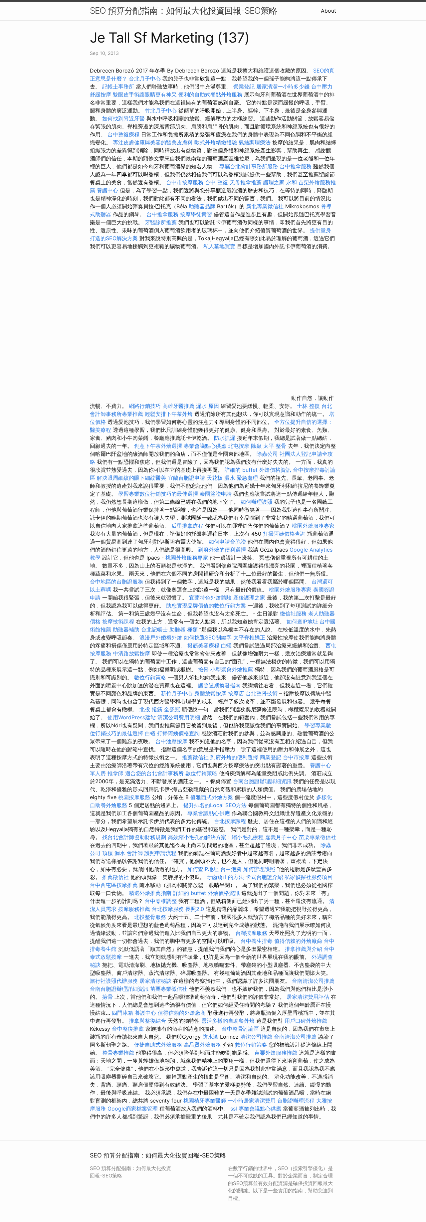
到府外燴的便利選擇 (223, 549)
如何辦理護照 (257, 501)
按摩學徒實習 (197, 214)
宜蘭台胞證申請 (186, 477)
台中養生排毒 (257, 941)
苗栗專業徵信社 (317, 837)
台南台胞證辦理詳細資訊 (262, 781)
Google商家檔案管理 (132, 1108)
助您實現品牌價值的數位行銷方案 (206, 605)
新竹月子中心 (177, 693)
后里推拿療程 (187, 525)
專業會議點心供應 (205, 445)
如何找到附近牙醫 (123, 118)
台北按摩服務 (168, 909)
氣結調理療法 (255, 142)
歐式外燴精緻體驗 (215, 142)
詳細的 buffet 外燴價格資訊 (258, 469)
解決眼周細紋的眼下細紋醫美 (131, 477)
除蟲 (256, 445)
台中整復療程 (124, 134)
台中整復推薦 (128, 1028)
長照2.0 (194, 909)
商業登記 (270, 757)
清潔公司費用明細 (178, 717)
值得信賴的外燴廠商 (298, 941)
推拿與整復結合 (147, 1020)
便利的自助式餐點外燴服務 (210, 94)
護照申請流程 (160, 853)
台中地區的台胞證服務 (116, 581)
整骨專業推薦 (118, 1052)
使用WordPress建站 (131, 717)
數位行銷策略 (150, 677)
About (328, 10)
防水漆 (210, 1036)
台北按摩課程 (231, 821)
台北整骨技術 (262, 693)
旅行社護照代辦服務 (114, 980)
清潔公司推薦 (256, 1036)
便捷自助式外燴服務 (159, 1044)
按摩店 (236, 693)
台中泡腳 (231, 869)
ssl (233, 1108)
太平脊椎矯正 (250, 637)
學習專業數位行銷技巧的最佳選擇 (158, 493)
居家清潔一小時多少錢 (283, 86)
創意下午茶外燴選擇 (158, 445)
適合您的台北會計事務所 (154, 773)
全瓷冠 (172, 709)
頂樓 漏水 (113, 853)
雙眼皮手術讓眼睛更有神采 (145, 94)
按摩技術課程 (119, 621)
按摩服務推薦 (135, 909)
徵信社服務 (293, 613)
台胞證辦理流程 (296, 1100)
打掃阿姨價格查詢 (284, 533)
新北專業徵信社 (265, 206)
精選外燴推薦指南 (150, 893)
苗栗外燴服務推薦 (276, 1052)
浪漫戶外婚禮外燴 (160, 637)
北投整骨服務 (150, 917)
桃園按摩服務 (135, 797)
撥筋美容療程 (203, 645)
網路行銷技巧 (145, 406)
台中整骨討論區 (241, 1028)
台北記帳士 (154, 629)
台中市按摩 (296, 757)
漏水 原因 (207, 406)
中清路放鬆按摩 (132, 653)
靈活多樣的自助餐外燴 (228, 1020)
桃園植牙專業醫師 (204, 1100)
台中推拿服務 (296, 166)
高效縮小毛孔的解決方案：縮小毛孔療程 (216, 837)
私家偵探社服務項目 (308, 877)
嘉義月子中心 (281, 837)
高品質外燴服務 (202, 1044)
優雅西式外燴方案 (211, 797)
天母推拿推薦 (246, 182)
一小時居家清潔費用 (252, 1100)
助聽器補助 (126, 629)
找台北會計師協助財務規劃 (134, 837)
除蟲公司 (267, 453)
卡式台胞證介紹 (264, 877)
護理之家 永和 (280, 182)
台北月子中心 (145, 78)
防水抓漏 (224, 438)
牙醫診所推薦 (161, 222)
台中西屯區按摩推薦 (114, 885)
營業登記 (244, 86)
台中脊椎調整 (161, 901)
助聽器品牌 (202, 206)
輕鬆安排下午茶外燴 (169, 414)
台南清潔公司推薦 (313, 980)
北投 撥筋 (150, 709)
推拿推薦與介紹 (303, 949)
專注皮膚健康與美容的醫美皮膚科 (153, 142)
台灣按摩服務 (252, 933)
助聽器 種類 (183, 629)
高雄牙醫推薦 (178, 406)
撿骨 (203, 669)
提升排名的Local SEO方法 (215, 805)
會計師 (135, 853)
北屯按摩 (238, 445)
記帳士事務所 (118, 86)
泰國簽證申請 (216, 493)
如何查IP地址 (302, 621)
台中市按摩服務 (185, 182)
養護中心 (107, 190)
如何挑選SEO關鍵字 (208, 637)
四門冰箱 (122, 1012)
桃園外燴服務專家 (313, 525)
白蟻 (226, 645)
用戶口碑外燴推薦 (306, 1020)
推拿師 (115, 773)
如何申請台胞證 (227, 541)
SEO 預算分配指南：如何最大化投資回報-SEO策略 (183, 10)
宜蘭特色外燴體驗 (210, 597)
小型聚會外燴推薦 (231, 669)
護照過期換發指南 (219, 685)
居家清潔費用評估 (308, 996)
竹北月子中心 (161, 110)
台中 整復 (216, 182)
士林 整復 (308, 406)
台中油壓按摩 (172, 741)
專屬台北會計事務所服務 (248, 166)
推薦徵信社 (195, 757)
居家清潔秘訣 (155, 980)
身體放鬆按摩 (211, 693)
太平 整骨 (274, 445)
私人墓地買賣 (219, 246)
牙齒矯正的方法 (225, 877)
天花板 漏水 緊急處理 (232, 477)
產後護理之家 (249, 597)
